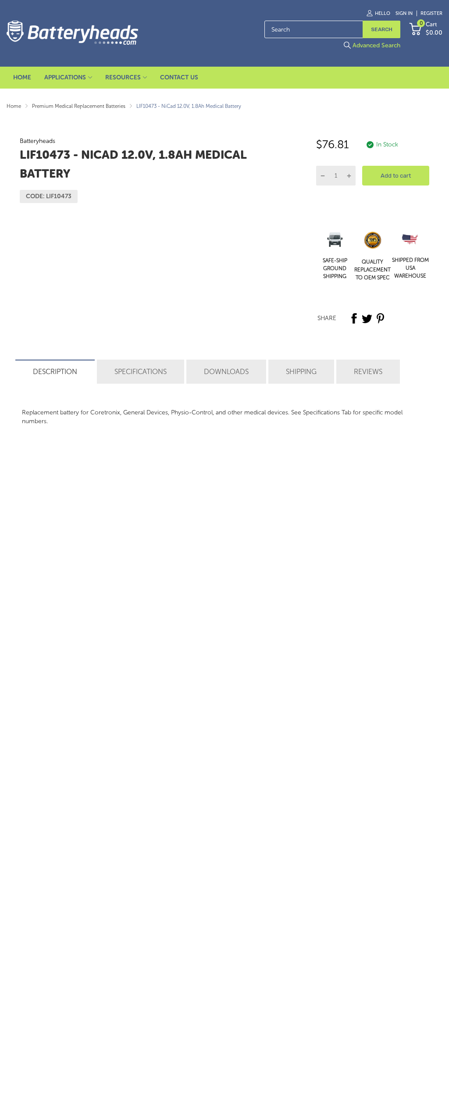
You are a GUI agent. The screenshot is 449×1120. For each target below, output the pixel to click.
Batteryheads (37, 141)
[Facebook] (354, 318)
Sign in (404, 13)
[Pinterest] (380, 318)
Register (431, 13)
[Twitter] (367, 318)
